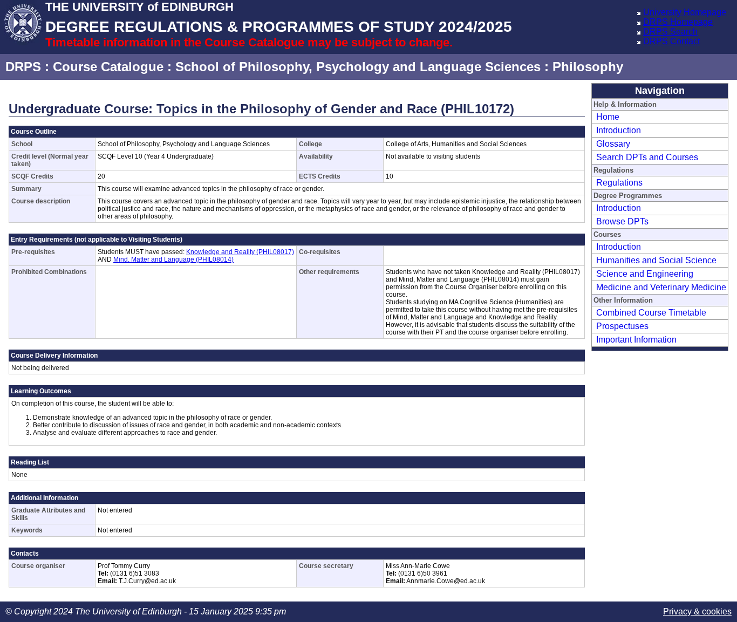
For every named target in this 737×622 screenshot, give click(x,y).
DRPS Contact (671, 41)
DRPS (23, 66)
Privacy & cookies (697, 611)
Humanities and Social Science (656, 260)
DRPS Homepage (678, 21)
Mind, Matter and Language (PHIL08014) (173, 259)
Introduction (618, 130)
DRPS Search (670, 31)
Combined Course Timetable (651, 312)
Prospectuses (622, 326)
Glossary (613, 143)
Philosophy (587, 66)
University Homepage (684, 12)
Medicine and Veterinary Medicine (661, 287)
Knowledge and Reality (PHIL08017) (240, 252)
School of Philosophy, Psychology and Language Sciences (358, 66)
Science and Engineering (644, 273)
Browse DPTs (622, 221)
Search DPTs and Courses (647, 157)
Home (607, 116)
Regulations (619, 182)
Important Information (636, 339)
